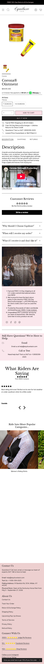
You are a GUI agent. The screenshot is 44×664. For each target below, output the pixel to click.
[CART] (40, 10)
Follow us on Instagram (10, 655)
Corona (4, 76)
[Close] (40, 660)
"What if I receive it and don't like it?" (19, 240)
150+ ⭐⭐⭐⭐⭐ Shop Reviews (14, 649)
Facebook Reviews (22, 643)
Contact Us (6, 600)
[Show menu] (3, 10)
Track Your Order (8, 604)
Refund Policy (7, 628)
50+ (3, 643)
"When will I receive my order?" (17, 233)
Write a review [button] (22, 212)
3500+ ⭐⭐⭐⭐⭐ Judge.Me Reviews (16, 638)
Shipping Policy (7, 612)
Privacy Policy (7, 624)
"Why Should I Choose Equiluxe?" (18, 226)
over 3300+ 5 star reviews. (27, 310)
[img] (22, 377)
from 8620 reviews (22, 379)
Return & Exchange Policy (11, 608)
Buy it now (22, 118)
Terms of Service (8, 620)
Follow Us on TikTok (9, 658)
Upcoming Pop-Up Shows (11, 616)
